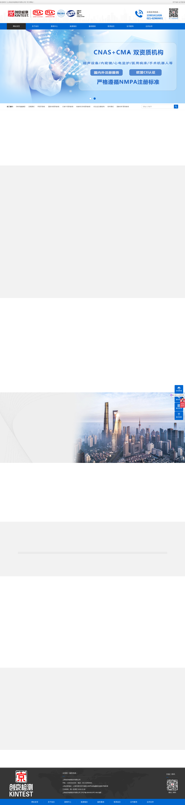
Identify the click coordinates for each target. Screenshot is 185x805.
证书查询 (182, 2)
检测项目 (73, 26)
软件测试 (111, 106)
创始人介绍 (22, 453)
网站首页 (16, 26)
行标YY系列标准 (67, 106)
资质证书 (39, 453)
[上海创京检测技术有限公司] (46, 13)
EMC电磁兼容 (20, 106)
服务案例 (92, 26)
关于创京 (176, 2)
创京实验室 (56, 453)
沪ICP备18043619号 (88, 792)
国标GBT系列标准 (123, 106)
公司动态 (83, 699)
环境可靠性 (41, 106)
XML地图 (98, 792)
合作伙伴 (149, 26)
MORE (92, 301)
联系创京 (111, 26)
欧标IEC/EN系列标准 (83, 106)
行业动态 (101, 699)
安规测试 (31, 106)
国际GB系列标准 (53, 106)
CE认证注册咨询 (98, 106)
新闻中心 (54, 26)
